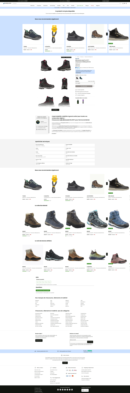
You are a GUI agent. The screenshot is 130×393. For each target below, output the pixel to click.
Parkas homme (38, 319)
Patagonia (37, 300)
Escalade (58, 5)
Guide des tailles (91, 81)
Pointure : (77, 81)
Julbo (82, 300)
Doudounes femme (38, 313)
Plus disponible (84, 86)
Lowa (36, 306)
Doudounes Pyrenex (69, 319)
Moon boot (52, 303)
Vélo (63, 5)
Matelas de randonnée (39, 323)
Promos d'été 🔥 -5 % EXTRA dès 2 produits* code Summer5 (65, 7)
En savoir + (54, 133)
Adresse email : (73, 339)
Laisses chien (83, 319)
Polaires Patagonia (69, 317)
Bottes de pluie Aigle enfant (70, 316)
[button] (46, 65)
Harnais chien (83, 317)
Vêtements (32, 5)
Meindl (77, 58)
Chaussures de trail (53, 319)
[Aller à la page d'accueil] (76, 56)
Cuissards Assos (83, 313)
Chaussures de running (54, 320)
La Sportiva (37, 304)
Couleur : (80, 75)
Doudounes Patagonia (84, 326)
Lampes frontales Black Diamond (71, 323)
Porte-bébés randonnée (54, 326)
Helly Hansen (52, 304)
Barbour (51, 306)
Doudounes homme (38, 317)
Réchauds (52, 313)
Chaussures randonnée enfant (55, 323)
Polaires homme (38, 320)
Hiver (68, 5)
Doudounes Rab (83, 316)
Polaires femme (38, 316)
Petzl (81, 306)
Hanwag (82, 303)
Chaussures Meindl (69, 324)
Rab (36, 303)
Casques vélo (52, 324)
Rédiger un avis (77, 63)
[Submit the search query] (120, 3)
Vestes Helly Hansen (69, 320)
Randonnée (45, 5)
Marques (87, 5)
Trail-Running (52, 5)
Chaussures (39, 5)
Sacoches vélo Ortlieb (84, 320)
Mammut (67, 306)
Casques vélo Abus (84, 324)
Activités (72, 5)
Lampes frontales (38, 324)
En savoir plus (78, 72)
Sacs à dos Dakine (69, 326)
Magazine (98, 5)
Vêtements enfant (69, 313)
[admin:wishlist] (93, 86)
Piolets (51, 316)
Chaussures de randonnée (55, 317)
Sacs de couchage (38, 326)
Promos (92, 5)
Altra (51, 300)
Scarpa (67, 303)
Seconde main (80, 5)
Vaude (67, 304)
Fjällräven (67, 300)
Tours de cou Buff (84, 323)
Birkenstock (83, 304)
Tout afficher (54, 109)
